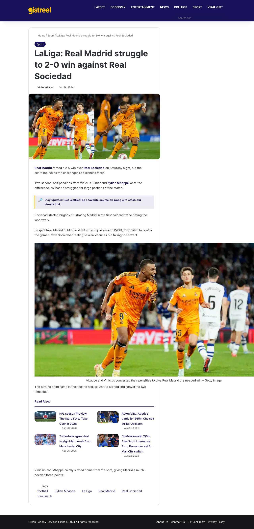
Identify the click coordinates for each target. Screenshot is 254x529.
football (43, 491)
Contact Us (178, 521)
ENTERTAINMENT (143, 7)
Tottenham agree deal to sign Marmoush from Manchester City (75, 441)
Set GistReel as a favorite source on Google (94, 199)
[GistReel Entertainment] (39, 10)
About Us (162, 521)
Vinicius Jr (45, 496)
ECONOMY (118, 7)
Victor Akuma (45, 87)
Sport (50, 35)
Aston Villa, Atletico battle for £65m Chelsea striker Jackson (138, 418)
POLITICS (180, 7)
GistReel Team (196, 521)
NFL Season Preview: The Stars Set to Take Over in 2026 (73, 418)
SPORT (197, 7)
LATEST (99, 7)
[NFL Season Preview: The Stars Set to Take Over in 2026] (45, 416)
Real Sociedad (132, 491)
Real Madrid (106, 491)
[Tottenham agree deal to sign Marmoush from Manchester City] (45, 439)
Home (41, 35)
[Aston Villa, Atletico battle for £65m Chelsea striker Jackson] (108, 417)
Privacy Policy (216, 521)
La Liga (87, 491)
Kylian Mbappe (65, 491)
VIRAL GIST (215, 7)
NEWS (164, 7)
